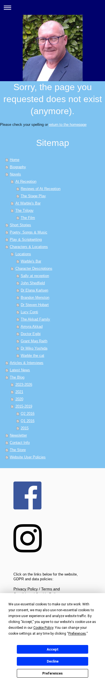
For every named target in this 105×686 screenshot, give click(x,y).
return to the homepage (68, 124)
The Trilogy (24, 210)
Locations (23, 254)
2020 (19, 399)
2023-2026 (23, 384)
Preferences (52, 673)
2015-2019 (23, 406)
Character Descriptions (33, 268)
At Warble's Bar (28, 203)
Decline (53, 661)
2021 (19, 392)
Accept (53, 649)
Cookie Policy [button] (43, 628)
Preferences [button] (77, 634)
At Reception (25, 181)
